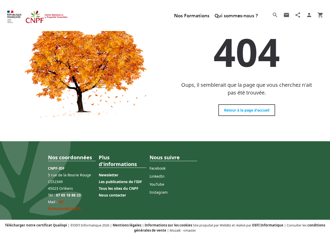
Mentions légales (127, 225)
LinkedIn (157, 176)
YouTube (157, 184)
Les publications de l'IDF (120, 181)
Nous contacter (112, 195)
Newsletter (108, 174)
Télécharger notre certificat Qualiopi (36, 225)
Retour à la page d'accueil (246, 110)
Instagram (159, 192)
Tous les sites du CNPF (118, 188)
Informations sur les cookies (168, 225)
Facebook (158, 168)
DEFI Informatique (267, 225)
